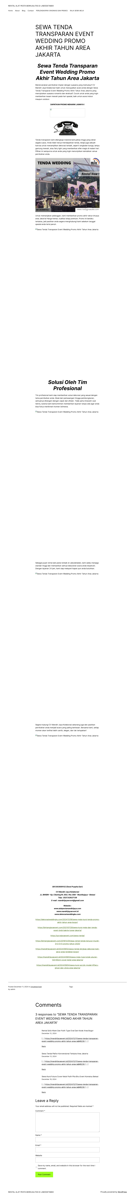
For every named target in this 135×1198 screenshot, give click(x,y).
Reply (44, 1046)
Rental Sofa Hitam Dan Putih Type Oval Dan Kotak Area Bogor (67, 1031)
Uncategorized (36, 987)
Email (38, 1145)
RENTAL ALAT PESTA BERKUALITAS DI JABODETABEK (31, 6)
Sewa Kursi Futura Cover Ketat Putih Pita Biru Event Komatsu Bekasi (70, 1076)
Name (38, 1135)
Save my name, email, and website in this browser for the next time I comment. (66, 1167)
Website (38, 1155)
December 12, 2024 (49, 1033)
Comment (40, 1111)
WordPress (122, 1192)
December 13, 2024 (49, 1056)
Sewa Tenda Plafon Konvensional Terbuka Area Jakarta (65, 1054)
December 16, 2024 (49, 1079)
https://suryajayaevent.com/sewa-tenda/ (68, 936)
